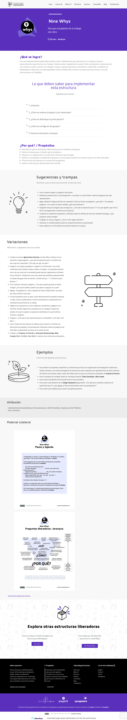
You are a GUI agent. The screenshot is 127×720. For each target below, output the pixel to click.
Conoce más (50, 687)
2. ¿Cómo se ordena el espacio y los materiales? (50, 112)
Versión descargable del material (19, 596)
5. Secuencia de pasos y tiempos (43, 133)
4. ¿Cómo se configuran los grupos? (44, 126)
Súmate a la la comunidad (17, 687)
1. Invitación (34, 105)
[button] (63, 105)
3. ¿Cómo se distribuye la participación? (46, 119)
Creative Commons (76, 713)
